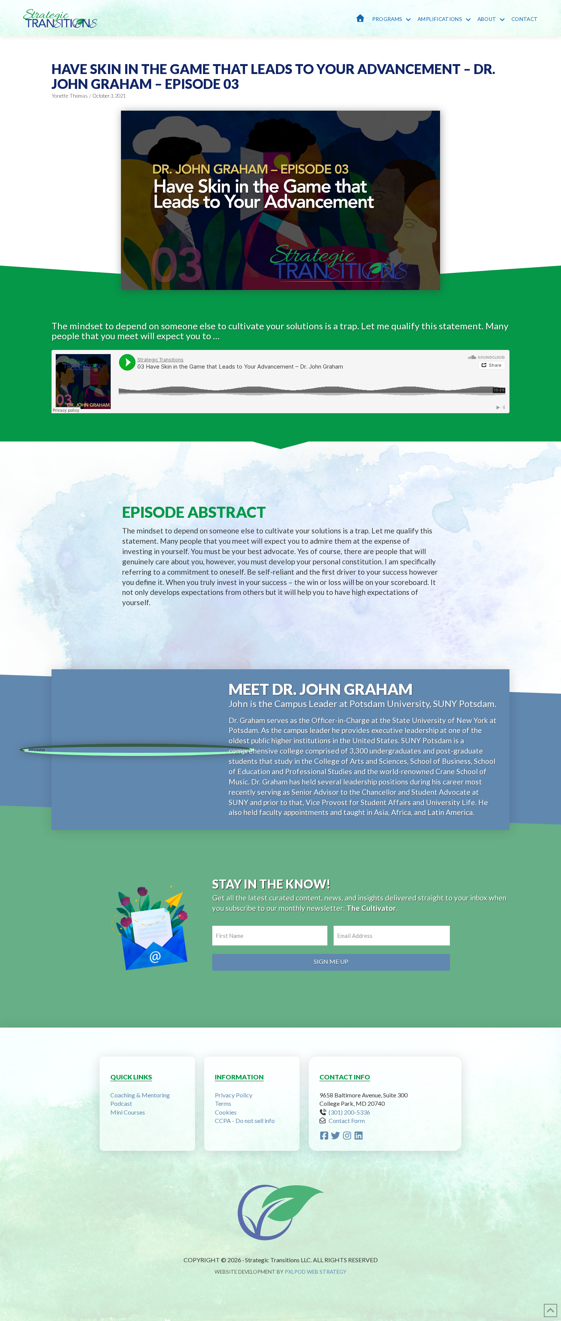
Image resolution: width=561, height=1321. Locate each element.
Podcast (121, 1103)
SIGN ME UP (331, 961)
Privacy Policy (233, 1095)
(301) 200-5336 (349, 1112)
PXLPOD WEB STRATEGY (316, 1272)
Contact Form (347, 1120)
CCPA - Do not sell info (245, 1120)
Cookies (226, 1112)
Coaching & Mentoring (140, 1095)
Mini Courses (127, 1112)
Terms (223, 1103)
